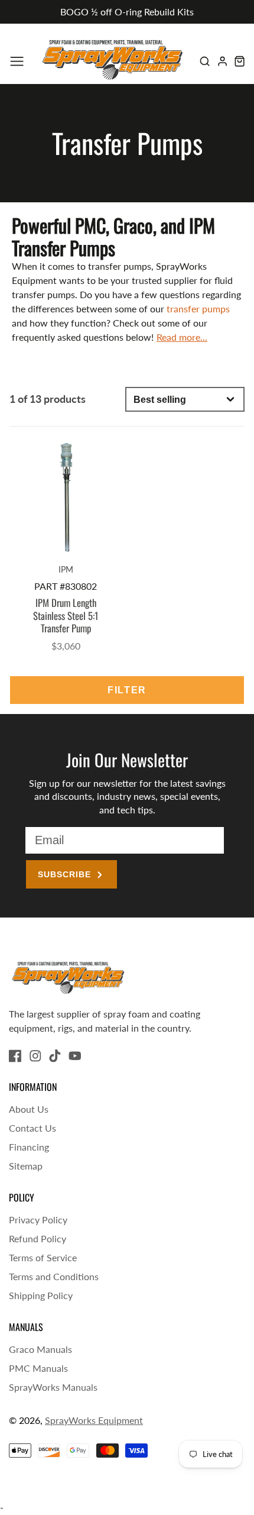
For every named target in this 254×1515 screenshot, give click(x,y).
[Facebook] (15, 1055)
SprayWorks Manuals (53, 1387)
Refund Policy (37, 1238)
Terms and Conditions (54, 1276)
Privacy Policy (38, 1219)
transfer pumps (198, 308)
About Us (28, 1109)
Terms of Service (43, 1257)
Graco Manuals (40, 1349)
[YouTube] (75, 1055)
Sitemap (26, 1165)
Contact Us (32, 1127)
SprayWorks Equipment (94, 1420)
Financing (29, 1146)
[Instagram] (35, 1055)
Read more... (182, 337)
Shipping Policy (41, 1295)
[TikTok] (54, 1055)
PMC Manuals (38, 1368)
